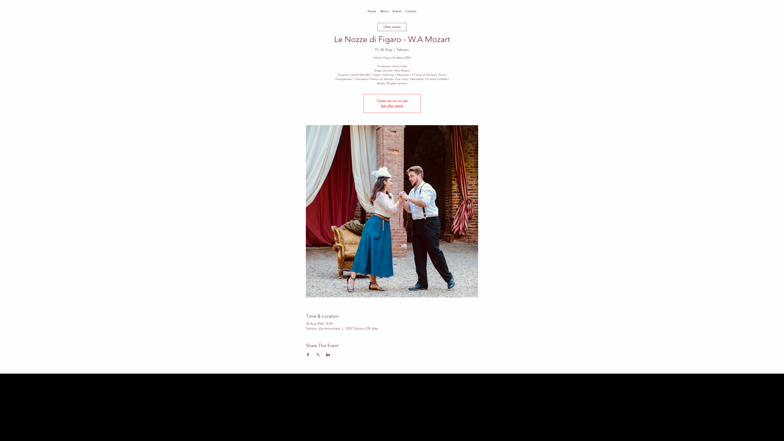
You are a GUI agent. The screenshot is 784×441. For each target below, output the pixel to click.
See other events (392, 106)
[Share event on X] (318, 354)
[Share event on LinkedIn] (328, 354)
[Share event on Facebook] (308, 354)
